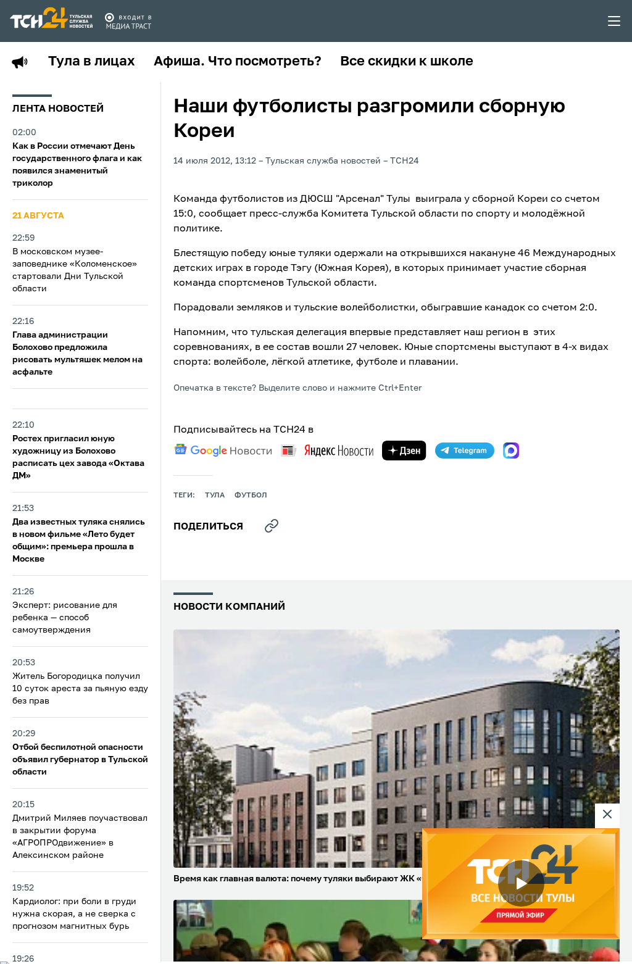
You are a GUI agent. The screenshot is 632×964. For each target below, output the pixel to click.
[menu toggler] (614, 21)
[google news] (222, 450)
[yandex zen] (404, 450)
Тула (215, 495)
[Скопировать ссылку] (271, 526)
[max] (511, 451)
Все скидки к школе (406, 62)
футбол (251, 495)
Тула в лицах (91, 62)
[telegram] (464, 451)
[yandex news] (327, 450)
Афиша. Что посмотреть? (238, 62)
